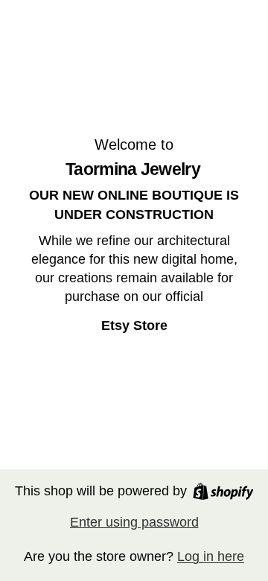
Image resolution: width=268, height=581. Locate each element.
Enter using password (134, 522)
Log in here (210, 556)
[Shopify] (223, 491)
